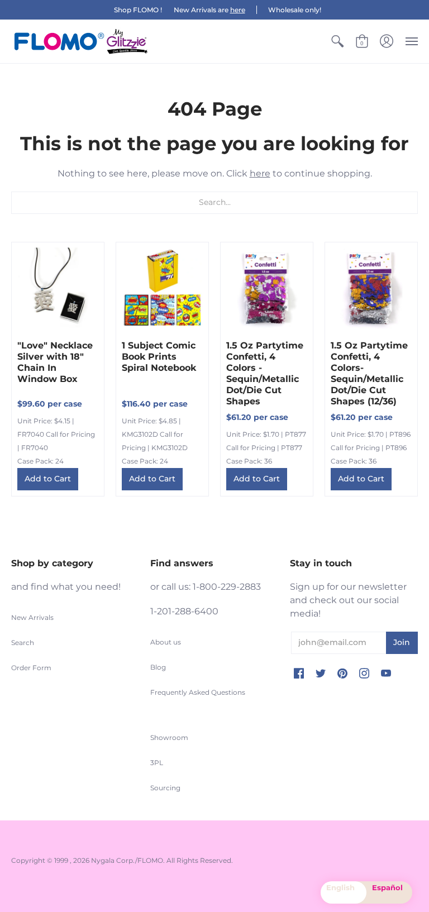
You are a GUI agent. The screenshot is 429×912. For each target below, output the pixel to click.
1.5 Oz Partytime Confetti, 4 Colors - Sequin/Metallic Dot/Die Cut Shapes (264, 373)
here (237, 10)
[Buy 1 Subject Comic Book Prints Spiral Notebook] (162, 288)
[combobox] (343, 892)
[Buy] (57, 288)
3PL (156, 762)
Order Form (31, 667)
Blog (158, 667)
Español (387, 887)
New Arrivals (32, 617)
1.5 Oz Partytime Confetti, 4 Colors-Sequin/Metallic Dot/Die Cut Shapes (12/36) (369, 373)
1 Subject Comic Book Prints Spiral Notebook (159, 356)
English (340, 887)
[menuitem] (337, 41)
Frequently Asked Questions (197, 692)
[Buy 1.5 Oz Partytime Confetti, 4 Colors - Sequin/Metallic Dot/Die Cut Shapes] (266, 288)
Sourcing (165, 788)
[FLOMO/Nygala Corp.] (81, 41)
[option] (389, 892)
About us (165, 642)
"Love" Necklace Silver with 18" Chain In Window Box (55, 362)
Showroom (169, 737)
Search (22, 642)
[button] (337, 41)
